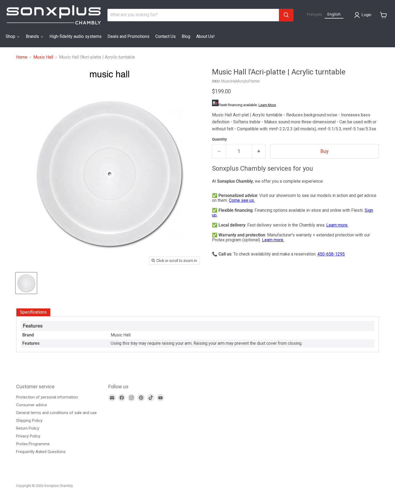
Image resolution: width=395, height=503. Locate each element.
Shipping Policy (29, 420)
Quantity (219, 139)
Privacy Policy (28, 436)
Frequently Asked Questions (41, 451)
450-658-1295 (331, 254)
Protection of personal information (47, 397)
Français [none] (314, 14)
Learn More (267, 105)
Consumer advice (31, 405)
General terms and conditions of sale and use (56, 412)
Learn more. (337, 225)
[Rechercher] (286, 15)
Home (21, 57)
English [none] (334, 14)
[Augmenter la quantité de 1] (259, 151)
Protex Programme (33, 443)
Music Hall (43, 57)
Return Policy (27, 428)
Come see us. (242, 200)
